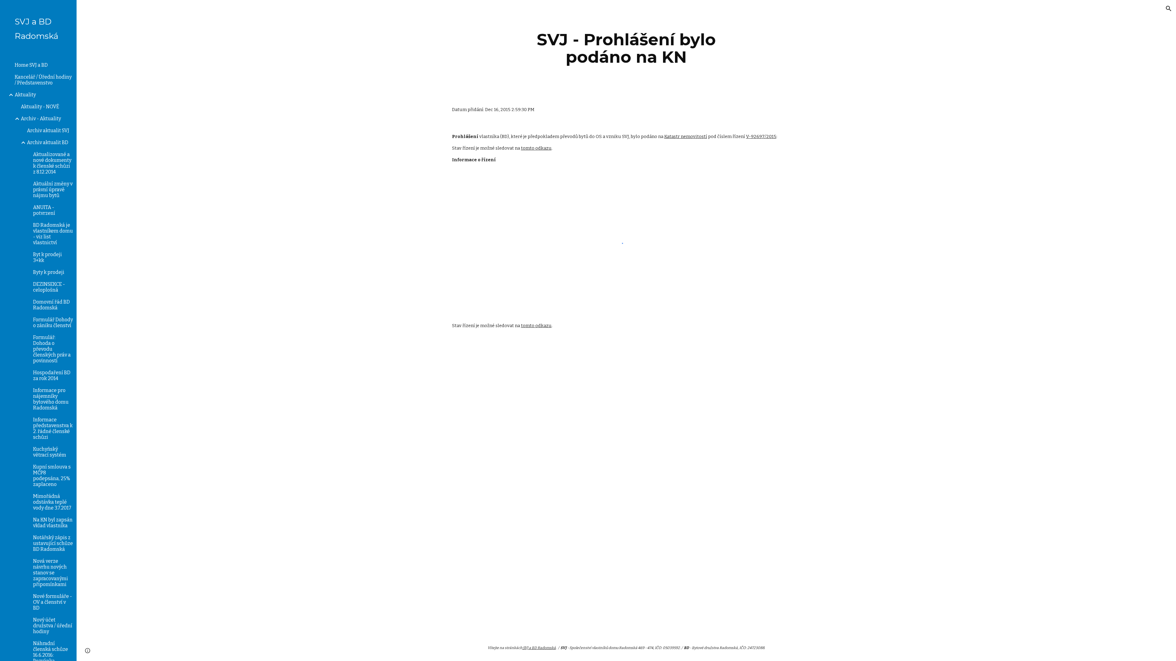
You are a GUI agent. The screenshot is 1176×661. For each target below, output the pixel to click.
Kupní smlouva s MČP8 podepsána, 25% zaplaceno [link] (52, 475)
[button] (1168, 8)
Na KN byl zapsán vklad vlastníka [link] (53, 522)
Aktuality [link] (25, 95)
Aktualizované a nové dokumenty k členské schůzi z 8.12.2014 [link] (52, 163)
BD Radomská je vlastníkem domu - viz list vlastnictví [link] (53, 233)
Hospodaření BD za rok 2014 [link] (51, 375)
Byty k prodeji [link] (48, 272)
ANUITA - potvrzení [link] (44, 210)
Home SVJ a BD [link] (31, 65)
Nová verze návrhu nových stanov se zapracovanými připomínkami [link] (50, 572)
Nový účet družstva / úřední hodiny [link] (52, 625)
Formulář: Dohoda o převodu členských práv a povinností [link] (52, 349)
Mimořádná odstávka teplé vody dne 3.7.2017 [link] (52, 502)
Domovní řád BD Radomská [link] (51, 305)
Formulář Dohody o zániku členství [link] (53, 322)
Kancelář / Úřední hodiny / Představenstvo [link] (43, 80)
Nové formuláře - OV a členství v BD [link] (52, 602)
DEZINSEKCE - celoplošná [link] (49, 287)
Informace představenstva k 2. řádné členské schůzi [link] (53, 428)
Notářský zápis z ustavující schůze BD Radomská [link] (53, 543)
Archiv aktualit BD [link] (47, 142)
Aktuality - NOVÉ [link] (40, 107)
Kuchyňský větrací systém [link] (49, 452)
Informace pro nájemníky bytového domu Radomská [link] (51, 399)
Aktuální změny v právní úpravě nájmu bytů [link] (53, 189)
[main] (626, 48)
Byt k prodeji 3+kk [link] (47, 257)
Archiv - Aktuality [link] (41, 118)
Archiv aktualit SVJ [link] (48, 130)
